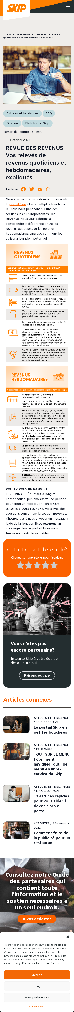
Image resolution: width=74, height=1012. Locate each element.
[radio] (20, 565)
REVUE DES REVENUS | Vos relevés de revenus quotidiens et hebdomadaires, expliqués (31, 36)
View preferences (37, 997)
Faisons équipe (37, 675)
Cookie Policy (35, 1006)
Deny (37, 986)
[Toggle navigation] (67, 6)
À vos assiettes (37, 919)
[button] (68, 937)
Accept (37, 975)
